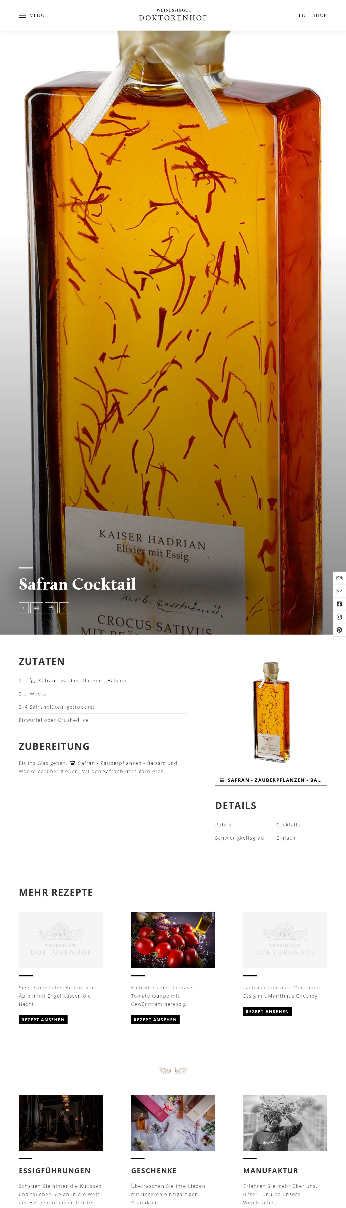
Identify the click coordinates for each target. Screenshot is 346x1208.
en (302, 15)
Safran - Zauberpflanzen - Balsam (81, 680)
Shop (320, 15)
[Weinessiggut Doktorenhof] (173, 15)
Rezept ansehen (43, 1019)
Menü (37, 15)
